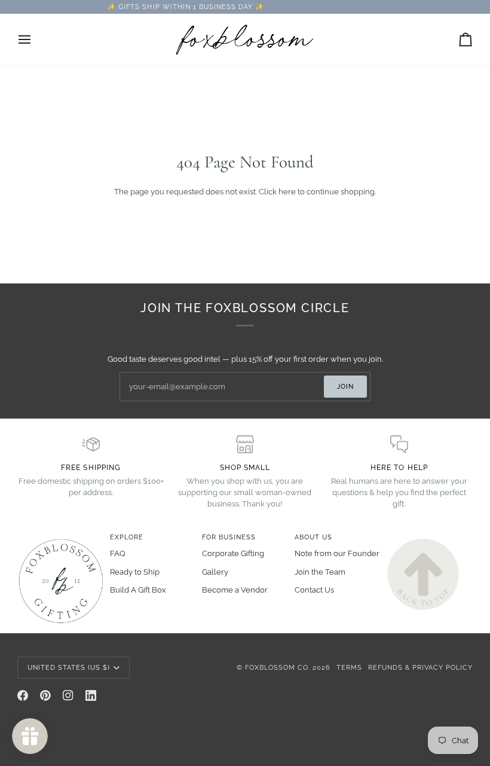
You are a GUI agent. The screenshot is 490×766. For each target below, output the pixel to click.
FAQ (117, 553)
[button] (60, 535)
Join (345, 386)
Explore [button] (126, 537)
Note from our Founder (337, 553)
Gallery (215, 571)
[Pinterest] (45, 695)
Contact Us (314, 589)
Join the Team (320, 571)
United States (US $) (68, 667)
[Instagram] (68, 695)
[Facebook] (22, 695)
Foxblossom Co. (277, 667)
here (287, 191)
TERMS (349, 667)
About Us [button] (313, 537)
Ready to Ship (135, 571)
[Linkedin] (90, 695)
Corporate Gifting (233, 553)
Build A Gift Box (138, 589)
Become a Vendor (235, 589)
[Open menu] (35, 39)
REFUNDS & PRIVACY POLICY (420, 667)
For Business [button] (229, 537)
